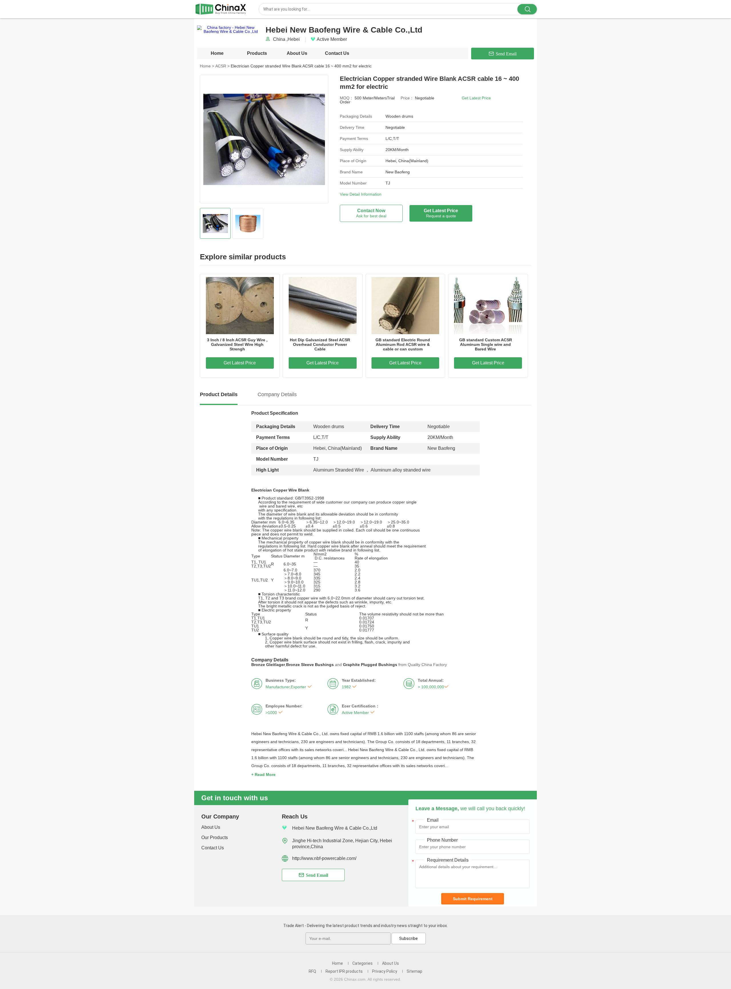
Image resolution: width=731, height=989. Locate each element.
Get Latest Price (476, 98)
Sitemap (414, 971)
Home (217, 53)
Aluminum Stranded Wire (338, 470)
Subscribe (408, 938)
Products (257, 53)
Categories (362, 963)
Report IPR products (344, 971)
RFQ (312, 971)
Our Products (214, 837)
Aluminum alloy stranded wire (400, 470)
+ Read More (263, 774)
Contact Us (337, 53)
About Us (297, 53)
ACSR (222, 66)
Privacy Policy (384, 971)
